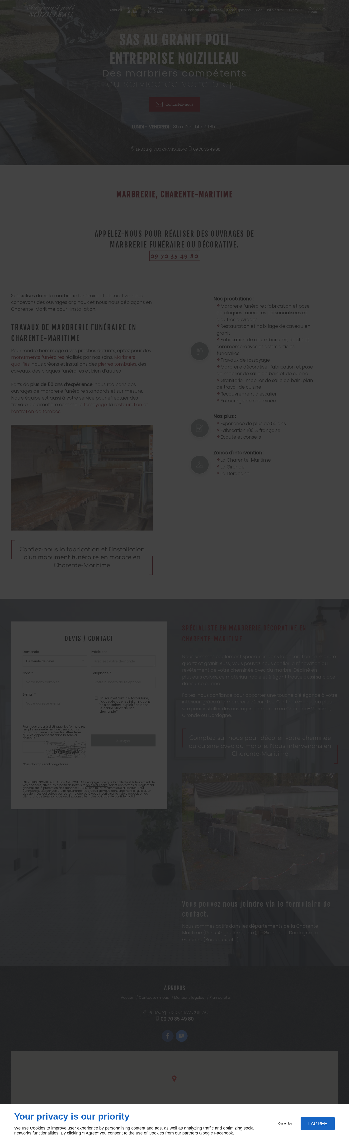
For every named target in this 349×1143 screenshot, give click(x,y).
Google (206, 1133)
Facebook (223, 1133)
